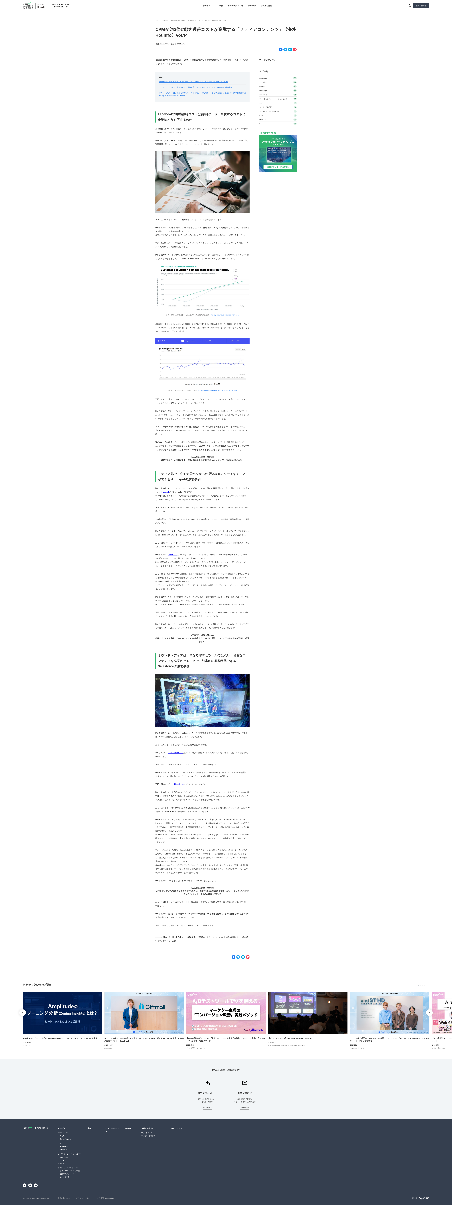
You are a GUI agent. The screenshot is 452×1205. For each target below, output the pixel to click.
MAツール (262, 120)
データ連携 (263, 95)
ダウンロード (207, 1107)
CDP (261, 103)
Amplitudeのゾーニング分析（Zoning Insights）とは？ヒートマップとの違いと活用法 (60, 1038)
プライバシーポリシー (83, 1198)
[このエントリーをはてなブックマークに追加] (290, 49)
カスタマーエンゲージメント (269, 111)
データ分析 (263, 82)
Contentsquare (64, 1139)
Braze (261, 124)
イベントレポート (274, 1045)
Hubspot (165, 492)
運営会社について (64, 1198)
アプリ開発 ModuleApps (105, 1198)
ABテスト (203, 1048)
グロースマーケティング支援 (69, 1171)
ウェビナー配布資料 (148, 1136)
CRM (261, 115)
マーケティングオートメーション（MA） (273, 99)
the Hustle (172, 554)
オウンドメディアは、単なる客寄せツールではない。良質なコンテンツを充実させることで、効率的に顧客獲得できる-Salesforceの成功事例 (202, 94)
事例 (221, 5)
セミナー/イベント (236, 5)
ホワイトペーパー (147, 1133)
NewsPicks (179, 784)
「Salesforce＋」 (175, 752)
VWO (61, 1163)
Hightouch (263, 86)
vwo (197, 1048)
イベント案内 (190, 1048)
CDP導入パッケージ (66, 1174)
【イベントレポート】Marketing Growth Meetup (290, 1038)
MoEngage (263, 90)
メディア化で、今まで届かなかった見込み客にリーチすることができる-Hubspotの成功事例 (195, 87)
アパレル (361, 1048)
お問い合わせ (421, 6)
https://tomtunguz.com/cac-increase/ (225, 315)
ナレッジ (252, 5)
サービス (206, 5)
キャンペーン (176, 1128)
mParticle (62, 1149)
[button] (429, 1012)
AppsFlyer (301, 1045)
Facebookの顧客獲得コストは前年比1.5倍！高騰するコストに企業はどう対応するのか (193, 82)
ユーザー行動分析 (265, 107)
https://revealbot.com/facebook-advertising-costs (217, 390)
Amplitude (263, 78)
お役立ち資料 (266, 5)
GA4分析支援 (63, 1177)
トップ (157, 20)
